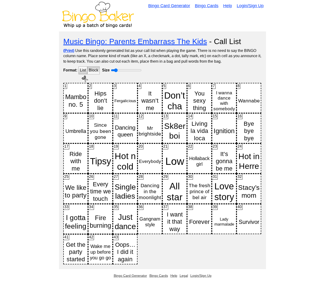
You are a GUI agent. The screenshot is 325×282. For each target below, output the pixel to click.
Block (93, 70)
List (83, 70)
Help (227, 5)
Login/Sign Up (250, 5)
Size (106, 70)
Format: (70, 70)
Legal (184, 275)
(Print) (68, 51)
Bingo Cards (206, 5)
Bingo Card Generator (169, 5)
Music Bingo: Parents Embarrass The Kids (135, 41)
